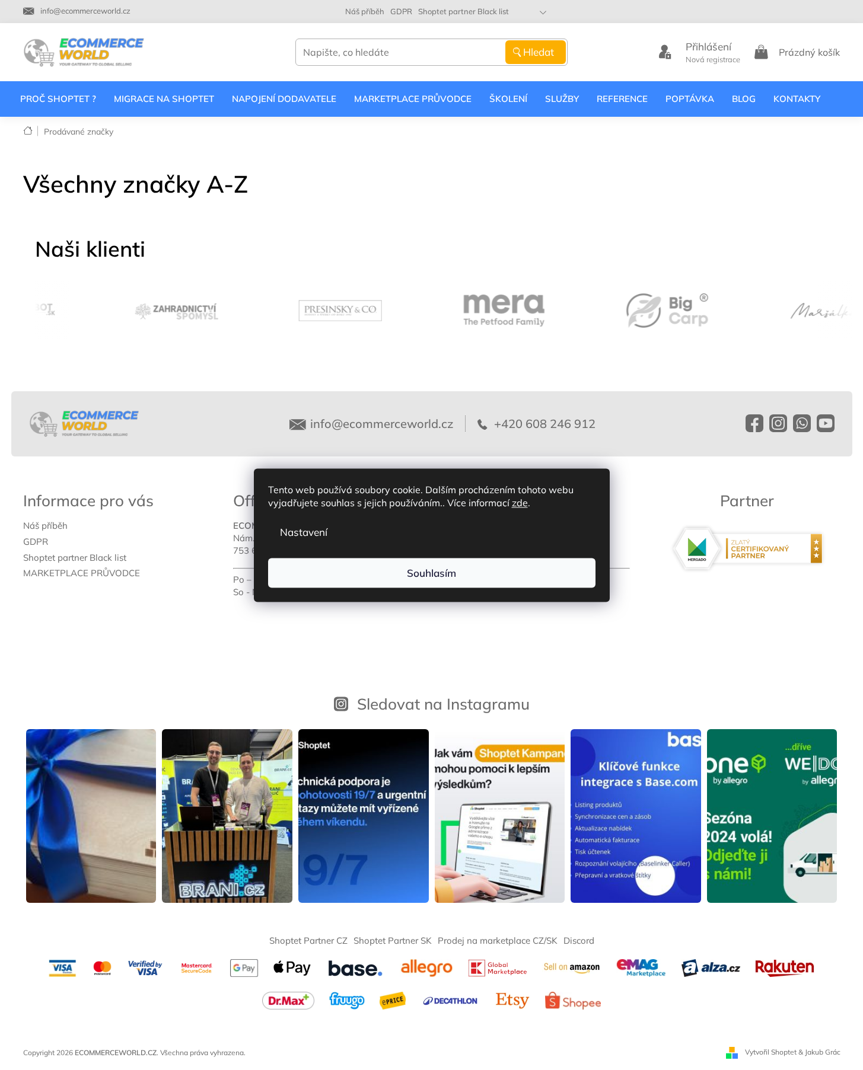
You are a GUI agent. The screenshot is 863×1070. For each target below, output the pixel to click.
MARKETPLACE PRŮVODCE (81, 573)
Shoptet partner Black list (463, 11)
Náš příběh (364, 11)
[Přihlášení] (665, 52)
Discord (578, 940)
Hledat (538, 52)
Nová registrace (713, 59)
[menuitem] (58, 99)
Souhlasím (431, 572)
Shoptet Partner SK (393, 940)
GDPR (401, 11)
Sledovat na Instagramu (443, 703)
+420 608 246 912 (543, 423)
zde (520, 502)
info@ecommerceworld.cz (381, 423)
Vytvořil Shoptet (771, 1051)
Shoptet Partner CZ (308, 940)
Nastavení (303, 531)
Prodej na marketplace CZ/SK (498, 940)
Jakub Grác (822, 1051)
